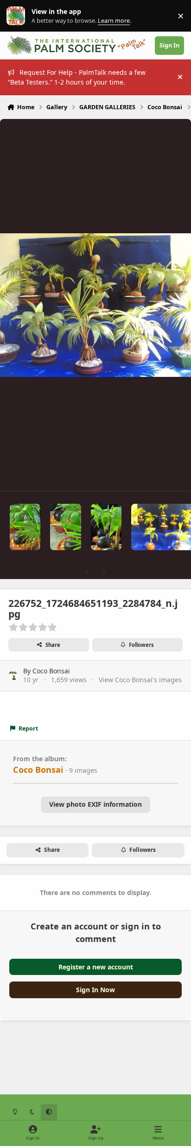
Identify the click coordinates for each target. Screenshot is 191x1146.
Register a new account (95, 966)
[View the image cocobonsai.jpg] (106, 527)
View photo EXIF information (95, 804)
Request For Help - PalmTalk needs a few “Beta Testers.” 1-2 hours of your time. (77, 77)
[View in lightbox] (95, 305)
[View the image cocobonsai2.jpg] (25, 527)
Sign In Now (95, 989)
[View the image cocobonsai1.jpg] (65, 527)
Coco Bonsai (38, 769)
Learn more (18, 16)
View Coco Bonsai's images (140, 679)
